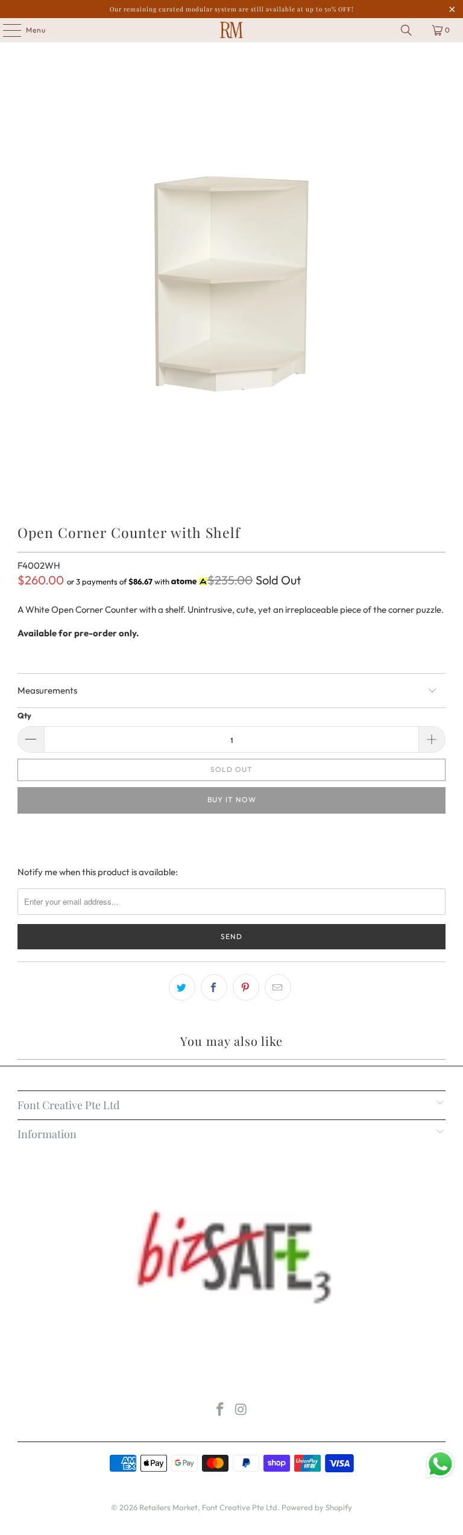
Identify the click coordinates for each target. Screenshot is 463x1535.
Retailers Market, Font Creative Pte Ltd (208, 1507)
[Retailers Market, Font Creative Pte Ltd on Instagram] (242, 1410)
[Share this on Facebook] (214, 987)
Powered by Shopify (317, 1507)
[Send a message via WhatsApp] (440, 1464)
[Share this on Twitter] (182, 987)
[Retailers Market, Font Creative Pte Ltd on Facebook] (221, 1410)
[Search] (406, 30)
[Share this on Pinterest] (246, 987)
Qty (24, 715)
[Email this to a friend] (278, 987)
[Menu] (5, 30)
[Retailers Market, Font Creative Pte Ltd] (231, 30)
